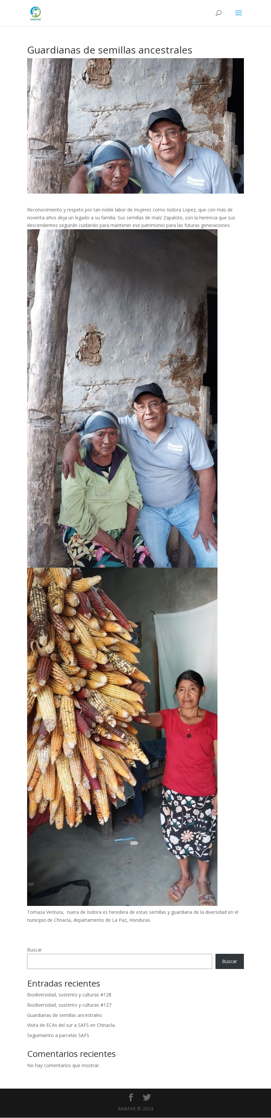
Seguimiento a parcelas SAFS (58, 1035)
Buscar (34, 950)
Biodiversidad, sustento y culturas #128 (69, 994)
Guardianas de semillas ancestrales (64, 1015)
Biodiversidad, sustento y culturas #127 (69, 1005)
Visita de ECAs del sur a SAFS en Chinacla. (71, 1025)
